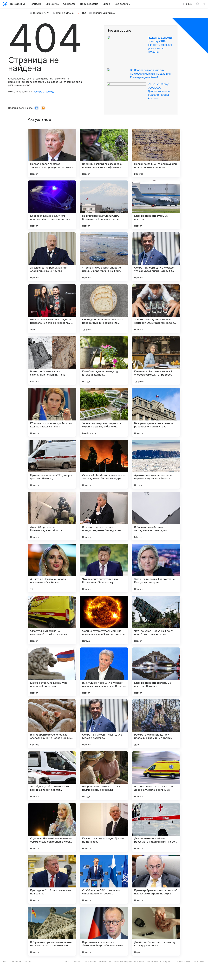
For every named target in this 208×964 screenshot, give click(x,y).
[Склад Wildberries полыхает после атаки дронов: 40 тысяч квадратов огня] (104, 464)
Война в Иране (65, 13)
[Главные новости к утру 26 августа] (156, 204)
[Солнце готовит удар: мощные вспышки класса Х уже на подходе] (104, 620)
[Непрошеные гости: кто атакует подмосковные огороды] (104, 775)
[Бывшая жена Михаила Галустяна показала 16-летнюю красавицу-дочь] (52, 308)
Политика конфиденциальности (129, 962)
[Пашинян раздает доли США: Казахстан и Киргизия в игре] (104, 204)
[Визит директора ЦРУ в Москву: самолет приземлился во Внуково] (104, 671)
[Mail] (5, 4)
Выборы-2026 (41, 13)
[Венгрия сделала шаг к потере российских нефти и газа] (156, 412)
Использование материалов (160, 962)
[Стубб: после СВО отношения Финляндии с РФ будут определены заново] (104, 879)
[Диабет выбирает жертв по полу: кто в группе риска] (156, 931)
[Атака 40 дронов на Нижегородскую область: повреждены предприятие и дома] (52, 516)
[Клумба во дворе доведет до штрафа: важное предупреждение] (104, 360)
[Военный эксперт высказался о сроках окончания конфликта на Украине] (104, 153)
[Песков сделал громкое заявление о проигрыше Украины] (52, 153)
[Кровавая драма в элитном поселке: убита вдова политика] (52, 204)
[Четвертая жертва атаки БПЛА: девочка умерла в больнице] (156, 775)
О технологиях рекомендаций (97, 962)
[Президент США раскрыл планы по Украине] (52, 879)
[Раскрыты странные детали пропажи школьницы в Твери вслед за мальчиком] (156, 723)
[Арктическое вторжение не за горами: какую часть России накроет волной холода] (156, 464)
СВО (83, 13)
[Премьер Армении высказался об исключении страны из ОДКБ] (156, 879)
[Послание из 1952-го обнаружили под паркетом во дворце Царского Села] (156, 153)
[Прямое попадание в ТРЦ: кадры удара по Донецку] (52, 464)
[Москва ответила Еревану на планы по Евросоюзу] (52, 671)
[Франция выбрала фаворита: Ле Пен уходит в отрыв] (156, 568)
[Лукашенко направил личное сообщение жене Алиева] (52, 256)
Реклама (28, 962)
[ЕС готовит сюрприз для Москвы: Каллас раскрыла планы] (52, 412)
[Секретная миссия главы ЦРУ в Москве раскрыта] (104, 723)
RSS (67, 962)
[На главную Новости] (16, 4)
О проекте (76, 962)
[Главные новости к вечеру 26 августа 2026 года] (156, 671)
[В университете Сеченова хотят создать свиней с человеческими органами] (52, 723)
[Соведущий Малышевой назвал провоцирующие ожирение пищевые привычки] (104, 308)
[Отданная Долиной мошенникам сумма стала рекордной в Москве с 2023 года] (52, 827)
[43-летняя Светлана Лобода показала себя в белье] (52, 568)
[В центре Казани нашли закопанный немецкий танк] (52, 360)
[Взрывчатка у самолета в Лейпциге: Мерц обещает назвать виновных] (104, 931)
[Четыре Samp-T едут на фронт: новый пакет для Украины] (156, 620)
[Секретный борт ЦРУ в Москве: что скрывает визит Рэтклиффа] (156, 256)
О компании (15, 962)
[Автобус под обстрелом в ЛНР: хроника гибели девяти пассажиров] (52, 775)
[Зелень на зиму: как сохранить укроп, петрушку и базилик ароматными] (104, 412)
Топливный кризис (104, 13)
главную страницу (43, 91)
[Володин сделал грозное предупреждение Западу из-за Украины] (104, 516)
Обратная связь (183, 962)
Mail (5, 962)
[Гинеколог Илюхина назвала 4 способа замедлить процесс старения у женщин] (156, 360)
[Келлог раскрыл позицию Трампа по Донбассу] (104, 827)
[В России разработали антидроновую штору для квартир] (156, 516)
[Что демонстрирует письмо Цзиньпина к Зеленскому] (104, 568)
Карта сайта (199, 962)
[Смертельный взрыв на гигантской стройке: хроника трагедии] (52, 620)
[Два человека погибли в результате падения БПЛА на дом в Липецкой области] (156, 827)
